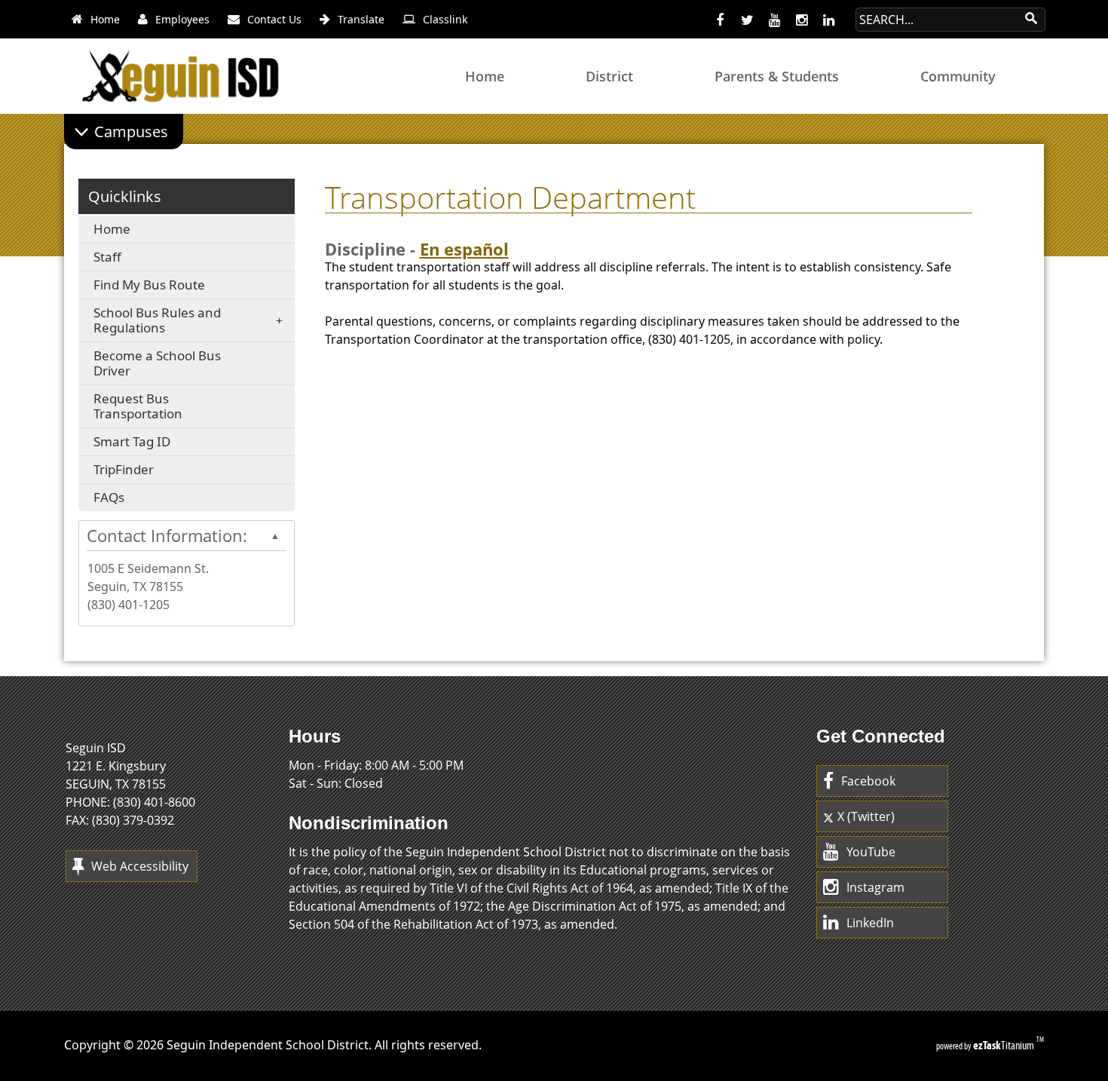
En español (464, 249)
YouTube (870, 852)
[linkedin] (828, 20)
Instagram (875, 887)
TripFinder (148, 471)
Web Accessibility (139, 866)
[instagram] (801, 20)
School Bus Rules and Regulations (157, 320)
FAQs (141, 499)
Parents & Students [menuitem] (777, 76)
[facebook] (720, 20)
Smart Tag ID (164, 443)
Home (111, 228)
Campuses (131, 131)
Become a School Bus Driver (157, 363)
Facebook (868, 781)
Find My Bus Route (174, 287)
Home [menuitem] (484, 76)
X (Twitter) (866, 816)
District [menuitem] (609, 76)
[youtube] (774, 20)
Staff (107, 256)
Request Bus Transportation (162, 408)
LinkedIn (870, 922)
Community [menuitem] (958, 76)
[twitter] (747, 20)
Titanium (1004, 1045)
